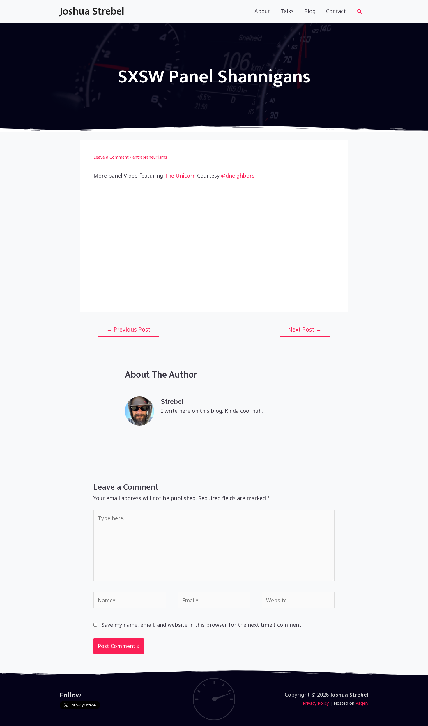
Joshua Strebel (92, 11)
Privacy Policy (316, 703)
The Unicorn (180, 175)
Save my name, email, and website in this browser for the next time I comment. (202, 624)
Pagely (362, 703)
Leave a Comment (111, 157)
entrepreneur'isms (149, 157)
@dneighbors (237, 175)
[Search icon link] (359, 12)
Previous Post (129, 329)
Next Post (304, 329)
